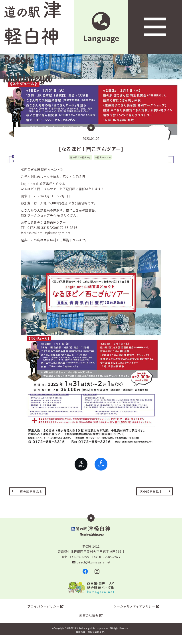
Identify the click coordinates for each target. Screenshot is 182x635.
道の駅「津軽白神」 (80, 157)
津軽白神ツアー (103, 157)
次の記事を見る (151, 491)
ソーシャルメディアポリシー (134, 606)
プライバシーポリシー (43, 606)
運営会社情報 (89, 615)
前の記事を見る (31, 491)
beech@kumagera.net (94, 562)
